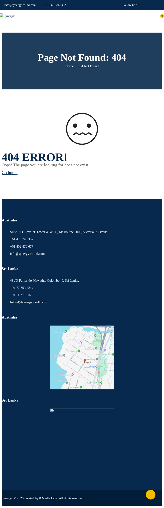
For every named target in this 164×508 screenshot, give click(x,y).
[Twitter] (158, 5)
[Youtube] (146, 5)
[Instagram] (152, 5)
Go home (10, 172)
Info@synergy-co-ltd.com (20, 5)
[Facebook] (140, 5)
